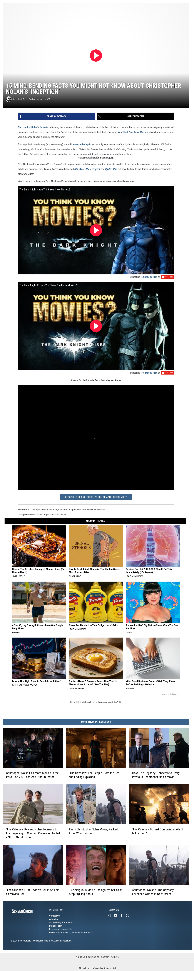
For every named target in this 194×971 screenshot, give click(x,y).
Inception (53, 509)
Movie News (36, 514)
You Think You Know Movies (133, 132)
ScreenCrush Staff (20, 99)
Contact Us (54, 916)
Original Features (51, 514)
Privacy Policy (55, 926)
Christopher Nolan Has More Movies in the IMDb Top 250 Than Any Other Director (32, 775)
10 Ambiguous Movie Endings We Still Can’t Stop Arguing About (95, 892)
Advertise (54, 919)
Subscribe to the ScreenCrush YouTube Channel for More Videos (96, 497)
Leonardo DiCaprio (81, 144)
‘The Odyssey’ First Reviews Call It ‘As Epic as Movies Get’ (32, 892)
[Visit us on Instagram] (110, 915)
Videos (63, 514)
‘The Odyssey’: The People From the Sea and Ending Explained (94, 775)
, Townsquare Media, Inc (41, 941)
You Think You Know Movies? (91, 509)
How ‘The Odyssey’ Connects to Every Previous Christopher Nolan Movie (156, 775)
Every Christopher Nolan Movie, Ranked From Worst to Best (93, 831)
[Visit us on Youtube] (117, 915)
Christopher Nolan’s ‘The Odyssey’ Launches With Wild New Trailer (153, 892)
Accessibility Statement (60, 922)
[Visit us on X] (129, 915)
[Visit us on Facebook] (123, 915)
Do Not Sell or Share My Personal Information (70, 932)
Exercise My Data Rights (60, 929)
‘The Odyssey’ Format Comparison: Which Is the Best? (158, 831)
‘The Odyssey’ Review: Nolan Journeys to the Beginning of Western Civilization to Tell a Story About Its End (33, 833)
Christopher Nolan (27, 127)
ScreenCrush (150, 276)
